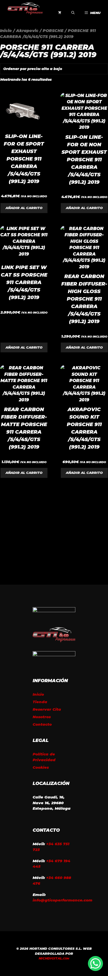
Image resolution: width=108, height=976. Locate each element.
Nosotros (42, 716)
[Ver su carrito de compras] (59, 13)
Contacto (42, 724)
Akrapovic (27, 30)
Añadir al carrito (24, 208)
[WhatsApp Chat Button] (95, 963)
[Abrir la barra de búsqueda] (73, 13)
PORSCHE (53, 30)
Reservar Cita (47, 709)
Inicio (6, 30)
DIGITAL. (54, 958)
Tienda (40, 701)
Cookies (41, 767)
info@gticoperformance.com (62, 900)
